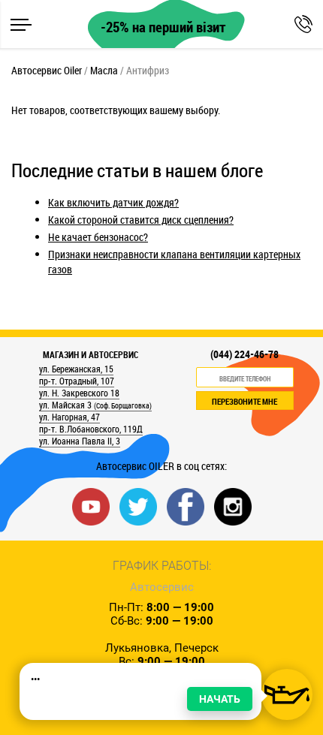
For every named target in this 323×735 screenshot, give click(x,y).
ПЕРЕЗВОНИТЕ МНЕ (244, 401)
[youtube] (91, 506)
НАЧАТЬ (219, 699)
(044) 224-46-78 (244, 354)
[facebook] (185, 506)
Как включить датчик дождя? (113, 202)
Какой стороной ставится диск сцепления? (141, 219)
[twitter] (138, 506)
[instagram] (233, 506)
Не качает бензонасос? (98, 237)
